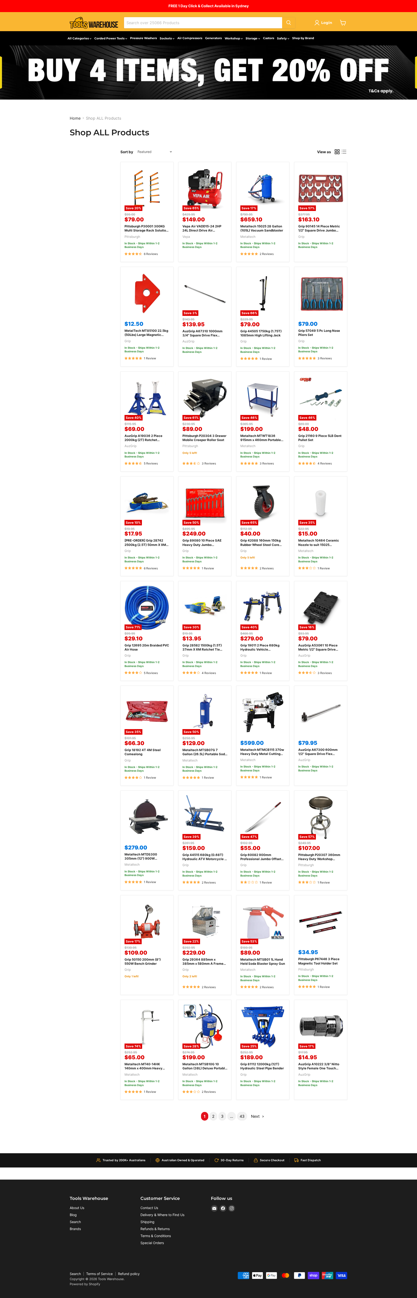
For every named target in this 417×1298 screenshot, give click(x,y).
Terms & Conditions (155, 1236)
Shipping (147, 1222)
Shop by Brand (303, 38)
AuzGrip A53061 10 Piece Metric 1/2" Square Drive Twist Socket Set (318, 649)
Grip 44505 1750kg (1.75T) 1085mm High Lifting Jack (261, 333)
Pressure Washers (143, 38)
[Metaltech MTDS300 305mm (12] (147, 817)
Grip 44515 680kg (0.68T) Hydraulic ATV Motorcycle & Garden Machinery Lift (204, 859)
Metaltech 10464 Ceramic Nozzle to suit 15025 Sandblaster (318, 544)
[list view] (344, 151)
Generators (213, 38)
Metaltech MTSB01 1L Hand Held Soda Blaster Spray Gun (262, 961)
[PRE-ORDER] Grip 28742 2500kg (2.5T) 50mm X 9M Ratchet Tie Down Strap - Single (145, 546)
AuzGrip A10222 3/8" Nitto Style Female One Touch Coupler (318, 1068)
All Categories (79, 38)
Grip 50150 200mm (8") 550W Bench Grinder (143, 961)
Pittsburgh (132, 237)
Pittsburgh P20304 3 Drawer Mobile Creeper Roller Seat (204, 438)
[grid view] (337, 151)
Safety (282, 38)
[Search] (288, 22)
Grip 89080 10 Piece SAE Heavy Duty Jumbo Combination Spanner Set (202, 544)
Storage (252, 38)
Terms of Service (99, 1274)
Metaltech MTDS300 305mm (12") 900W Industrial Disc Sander (142, 858)
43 (242, 1116)
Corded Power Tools (109, 38)
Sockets (166, 38)
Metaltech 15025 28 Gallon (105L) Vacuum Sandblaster (261, 228)
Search (75, 1222)
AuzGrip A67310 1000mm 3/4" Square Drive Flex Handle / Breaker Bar (202, 335)
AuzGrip (188, 341)
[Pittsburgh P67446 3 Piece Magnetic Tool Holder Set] (320, 921)
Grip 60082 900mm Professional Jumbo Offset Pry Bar (260, 859)
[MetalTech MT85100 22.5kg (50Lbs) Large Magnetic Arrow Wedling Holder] (147, 293)
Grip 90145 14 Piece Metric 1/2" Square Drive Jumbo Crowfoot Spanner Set (319, 230)
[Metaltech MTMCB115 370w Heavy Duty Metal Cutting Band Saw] (262, 712)
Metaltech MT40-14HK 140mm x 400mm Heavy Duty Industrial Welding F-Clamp (145, 1070)
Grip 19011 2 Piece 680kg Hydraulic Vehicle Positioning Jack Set (259, 649)
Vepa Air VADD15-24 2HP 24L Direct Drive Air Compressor (201, 230)
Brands (75, 1229)
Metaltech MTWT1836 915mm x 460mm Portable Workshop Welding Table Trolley (260, 442)
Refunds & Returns (155, 1229)
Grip (301, 237)
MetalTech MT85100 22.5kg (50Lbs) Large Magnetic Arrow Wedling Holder (146, 335)
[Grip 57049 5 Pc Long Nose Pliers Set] (320, 293)
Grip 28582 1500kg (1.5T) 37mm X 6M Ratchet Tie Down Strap (202, 649)
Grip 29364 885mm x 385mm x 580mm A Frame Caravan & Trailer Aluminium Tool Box (204, 965)
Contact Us (149, 1208)
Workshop (233, 38)
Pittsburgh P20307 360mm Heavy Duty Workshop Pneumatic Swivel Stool (319, 859)
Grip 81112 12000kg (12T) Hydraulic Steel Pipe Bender (262, 1066)
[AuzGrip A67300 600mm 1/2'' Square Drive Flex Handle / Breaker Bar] (320, 712)
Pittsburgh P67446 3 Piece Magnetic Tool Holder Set (319, 961)
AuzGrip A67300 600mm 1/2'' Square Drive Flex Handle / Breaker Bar (318, 754)
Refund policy (129, 1274)
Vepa (186, 237)
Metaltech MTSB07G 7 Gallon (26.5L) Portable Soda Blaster (204, 754)
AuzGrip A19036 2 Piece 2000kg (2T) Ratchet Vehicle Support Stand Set (145, 440)
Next (256, 1116)
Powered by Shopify (85, 1284)
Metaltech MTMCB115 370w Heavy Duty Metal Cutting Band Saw (262, 754)
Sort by (126, 152)
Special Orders (152, 1243)
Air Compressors (189, 38)
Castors (268, 38)
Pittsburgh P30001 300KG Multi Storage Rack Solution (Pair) (146, 230)
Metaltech (248, 237)
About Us (77, 1208)
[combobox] (203, 22)
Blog (73, 1215)
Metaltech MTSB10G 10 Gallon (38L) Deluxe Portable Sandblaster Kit (204, 1068)
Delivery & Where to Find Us (162, 1215)
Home (75, 118)
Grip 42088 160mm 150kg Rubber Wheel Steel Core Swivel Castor (260, 544)
